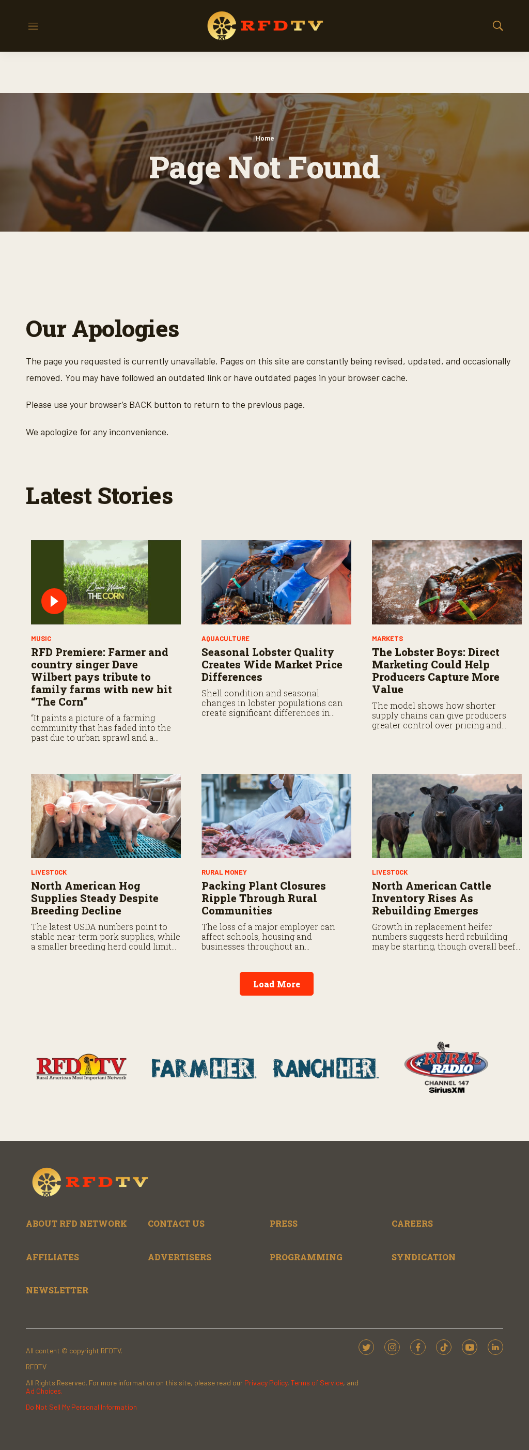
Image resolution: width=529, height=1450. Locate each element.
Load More (276, 984)
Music (41, 638)
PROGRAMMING (306, 1257)
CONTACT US (176, 1223)
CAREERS (412, 1223)
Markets (387, 638)
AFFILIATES (52, 1257)
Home (265, 138)
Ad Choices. (44, 1390)
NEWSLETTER (57, 1290)
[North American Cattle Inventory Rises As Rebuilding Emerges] (447, 816)
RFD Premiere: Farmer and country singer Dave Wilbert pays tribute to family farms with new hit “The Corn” (101, 676)
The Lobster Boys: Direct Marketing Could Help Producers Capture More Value (436, 670)
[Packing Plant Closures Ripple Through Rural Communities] (276, 816)
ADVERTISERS (179, 1257)
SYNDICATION (424, 1257)
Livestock (49, 872)
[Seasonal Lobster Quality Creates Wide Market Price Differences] (276, 582)
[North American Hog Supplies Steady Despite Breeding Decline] (106, 816)
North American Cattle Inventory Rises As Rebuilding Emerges (431, 898)
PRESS (284, 1223)
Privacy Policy (265, 1382)
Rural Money (224, 872)
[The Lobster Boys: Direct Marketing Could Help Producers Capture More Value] (447, 582)
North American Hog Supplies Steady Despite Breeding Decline (95, 898)
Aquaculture (225, 638)
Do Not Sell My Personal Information (81, 1406)
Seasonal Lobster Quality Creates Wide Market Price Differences (272, 664)
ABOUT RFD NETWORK (76, 1223)
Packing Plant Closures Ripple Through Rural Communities (263, 898)
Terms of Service (317, 1382)
